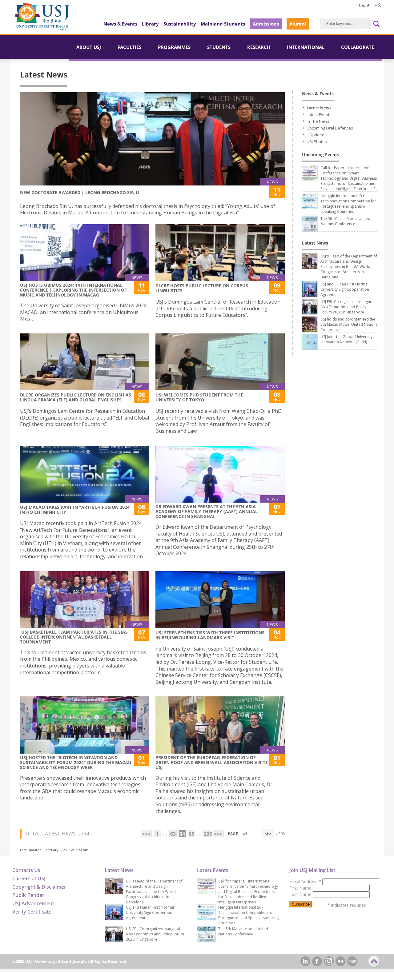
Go (268, 833)
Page (233, 833)
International (305, 47)
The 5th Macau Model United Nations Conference (345, 221)
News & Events (120, 24)
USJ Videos (317, 134)
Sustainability (179, 24)
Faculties (129, 47)
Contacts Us (26, 870)
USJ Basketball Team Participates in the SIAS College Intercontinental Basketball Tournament (74, 637)
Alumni (297, 24)
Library (150, 24)
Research (258, 47)
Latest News (319, 107)
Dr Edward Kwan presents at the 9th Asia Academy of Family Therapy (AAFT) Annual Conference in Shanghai (206, 511)
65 (191, 834)
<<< (146, 834)
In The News (318, 121)
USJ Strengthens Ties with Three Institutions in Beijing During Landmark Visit (209, 635)
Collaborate (357, 47)
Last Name (301, 894)
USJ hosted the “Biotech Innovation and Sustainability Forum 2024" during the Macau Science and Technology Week (75, 762)
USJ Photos (317, 141)
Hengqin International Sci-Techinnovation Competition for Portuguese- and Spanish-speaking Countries (348, 203)
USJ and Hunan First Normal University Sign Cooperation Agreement (344, 289)
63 (173, 834)
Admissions (266, 24)
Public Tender (28, 895)
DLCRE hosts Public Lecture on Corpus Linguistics (201, 288)
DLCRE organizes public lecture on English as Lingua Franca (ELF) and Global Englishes (75, 397)
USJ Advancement (33, 903)
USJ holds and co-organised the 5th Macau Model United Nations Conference (348, 324)
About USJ (88, 47)
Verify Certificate (31, 911)
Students (219, 47)
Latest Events (319, 114)
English (364, 5)
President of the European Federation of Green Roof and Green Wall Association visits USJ (211, 762)
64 (182, 834)
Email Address (305, 881)
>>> (218, 834)
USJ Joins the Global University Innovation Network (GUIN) (346, 339)
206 (207, 834)
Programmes (174, 47)
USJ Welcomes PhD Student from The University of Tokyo (199, 397)
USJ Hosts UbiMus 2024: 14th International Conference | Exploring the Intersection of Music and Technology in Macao (73, 290)
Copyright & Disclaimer (39, 886)
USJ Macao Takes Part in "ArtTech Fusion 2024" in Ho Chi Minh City (76, 509)
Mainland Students (223, 24)
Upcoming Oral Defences (330, 128)
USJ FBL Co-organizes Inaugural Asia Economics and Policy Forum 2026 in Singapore (347, 307)
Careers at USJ (29, 878)
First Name (301, 888)
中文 (377, 5)
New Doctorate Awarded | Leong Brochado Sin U (79, 192)
